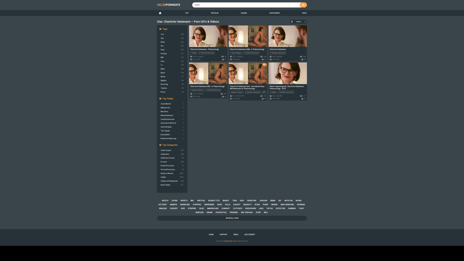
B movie (172, 162)
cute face (237, 208)
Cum (172, 61)
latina (174, 201)
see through (247, 212)
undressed (209, 205)
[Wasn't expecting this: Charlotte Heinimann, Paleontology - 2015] (287, 73)
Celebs (244, 13)
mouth (165, 201)
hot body (162, 205)
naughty (247, 205)
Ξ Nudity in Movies (197, 90)
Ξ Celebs (193, 53)
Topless (172, 88)
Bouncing (172, 84)
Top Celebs (167, 98)
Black (172, 73)
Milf (172, 57)
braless (163, 208)
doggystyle (221, 212)
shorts (184, 201)
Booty (172, 92)
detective (280, 208)
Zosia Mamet (172, 104)
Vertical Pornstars (172, 169)
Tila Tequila (172, 131)
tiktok (269, 208)
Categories (274, 13)
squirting (251, 201)
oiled (201, 208)
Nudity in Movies (172, 173)
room (257, 205)
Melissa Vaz (172, 108)
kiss (183, 208)
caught (236, 205)
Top (186, 13)
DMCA (236, 235)
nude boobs (250, 208)
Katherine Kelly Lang (172, 138)
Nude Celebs (172, 185)
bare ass (199, 212)
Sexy (172, 50)
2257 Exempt (249, 235)
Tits (172, 34)
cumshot (225, 208)
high (242, 201)
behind (274, 205)
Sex (172, 46)
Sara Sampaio (172, 127)
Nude (172, 42)
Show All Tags (232, 218)
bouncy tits (214, 201)
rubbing (292, 208)
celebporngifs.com (230, 241)
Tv (172, 65)
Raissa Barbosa (172, 115)
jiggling (263, 201)
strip (258, 212)
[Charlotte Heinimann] (287, 36)
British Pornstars (172, 166)
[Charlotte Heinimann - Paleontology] (208, 36)
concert (174, 208)
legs (261, 208)
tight (301, 208)
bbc (192, 201)
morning (301, 205)
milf (266, 212)
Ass (172, 38)
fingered (234, 212)
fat (279, 201)
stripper (192, 208)
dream (209, 212)
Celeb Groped (172, 150)
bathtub (289, 201)
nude (219, 205)
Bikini (172, 69)
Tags (304, 13)
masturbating (287, 205)
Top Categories (170, 145)
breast (226, 201)
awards (173, 205)
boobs (298, 201)
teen (234, 201)
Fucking (172, 53)
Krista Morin (172, 135)
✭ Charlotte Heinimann (206, 53)
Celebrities (172, 154)
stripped (197, 205)
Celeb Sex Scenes (172, 158)
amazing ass (212, 208)
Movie (172, 77)
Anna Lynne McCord (172, 123)
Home (160, 13)
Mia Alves (172, 111)
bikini (272, 201)
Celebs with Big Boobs (172, 181)
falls (227, 205)
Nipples (172, 80)
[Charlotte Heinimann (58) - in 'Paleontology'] (248, 36)
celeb (168, 5)
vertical (201, 201)
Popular (214, 13)
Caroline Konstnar (172, 119)
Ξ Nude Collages (235, 53)
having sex (185, 205)
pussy (265, 205)
